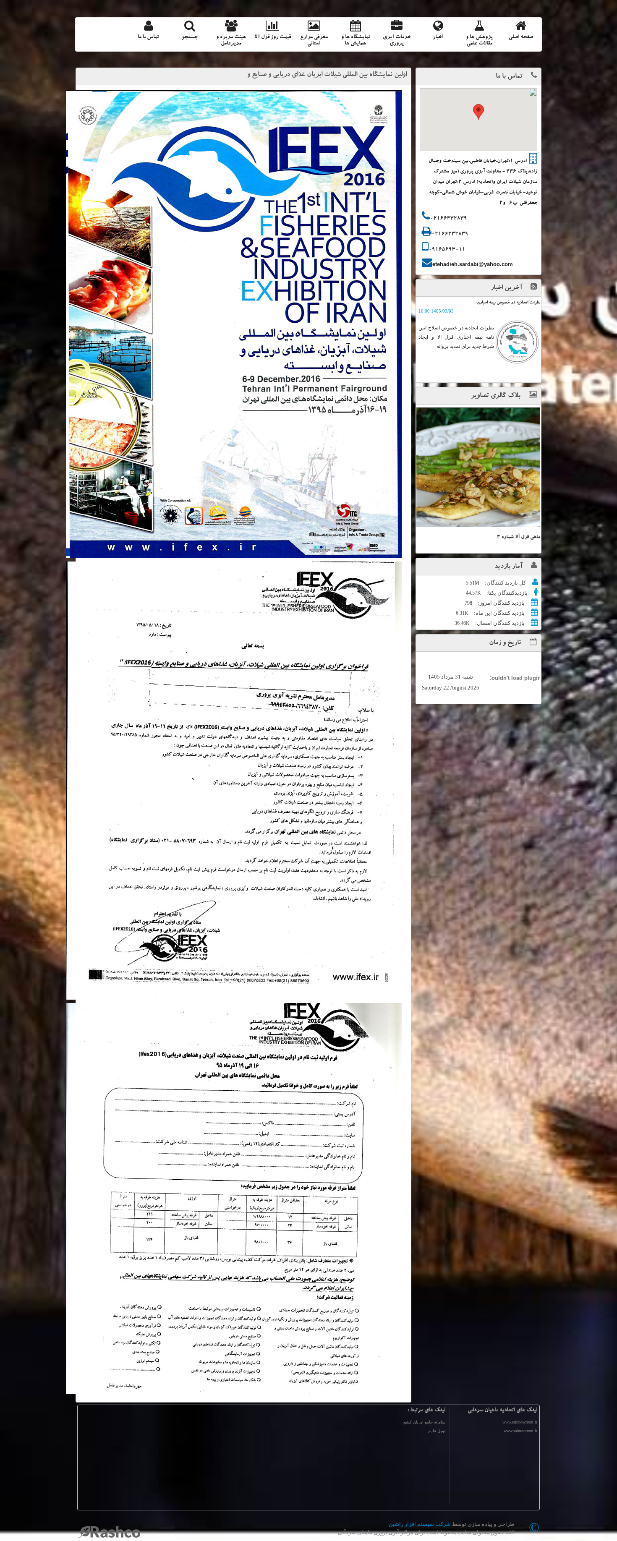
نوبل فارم (436, 1431)
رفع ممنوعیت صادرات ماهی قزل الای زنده (505, 303)
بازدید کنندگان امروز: (500, 603)
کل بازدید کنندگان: (505, 583)
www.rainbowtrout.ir (519, 1422)
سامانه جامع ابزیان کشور (423, 1422)
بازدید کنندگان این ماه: (499, 613)
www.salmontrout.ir (520, 1431)
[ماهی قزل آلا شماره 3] (478, 467)
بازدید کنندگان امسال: (499, 623)
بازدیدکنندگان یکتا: (506, 593)
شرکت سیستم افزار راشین (420, 1524)
